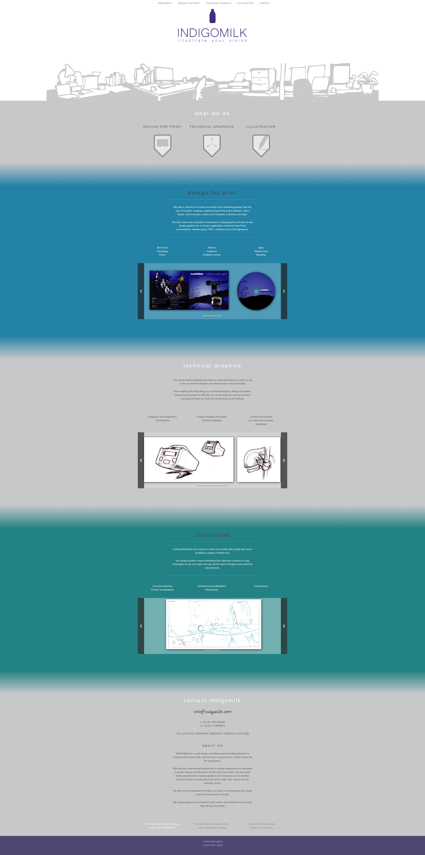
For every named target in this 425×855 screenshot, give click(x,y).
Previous (141, 291)
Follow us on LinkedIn (261, 827)
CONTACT (264, 3)
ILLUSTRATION (245, 3)
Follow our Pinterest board (261, 824)
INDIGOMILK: (165, 3)
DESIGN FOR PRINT (189, 3)
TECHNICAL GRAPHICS (219, 3)
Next (284, 291)
